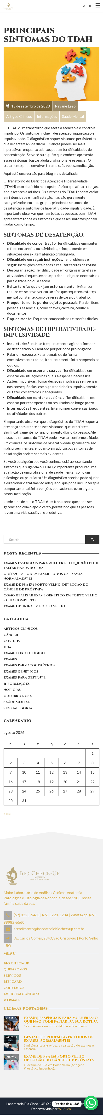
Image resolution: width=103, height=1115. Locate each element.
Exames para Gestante (25, 677)
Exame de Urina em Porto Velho (34, 606)
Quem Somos (15, 969)
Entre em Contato (21, 994)
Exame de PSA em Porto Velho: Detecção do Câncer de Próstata (46, 587)
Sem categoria (18, 708)
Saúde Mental (17, 702)
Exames (10, 659)
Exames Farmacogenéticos (30, 665)
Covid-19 (12, 641)
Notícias (12, 690)
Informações (17, 684)
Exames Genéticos (21, 671)
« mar (8, 813)
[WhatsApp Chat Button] (91, 1103)
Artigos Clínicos (21, 629)
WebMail (12, 1000)
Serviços (12, 976)
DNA (7, 647)
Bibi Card (13, 981)
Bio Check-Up (16, 963)
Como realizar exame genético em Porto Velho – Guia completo (50, 597)
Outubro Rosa (18, 696)
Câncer (11, 635)
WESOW (65, 1109)
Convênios (14, 988)
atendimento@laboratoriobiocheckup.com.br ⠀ (51, 929)
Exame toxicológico (24, 653)
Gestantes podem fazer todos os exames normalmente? (43, 576)
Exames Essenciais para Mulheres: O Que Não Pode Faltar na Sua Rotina (51, 565)
